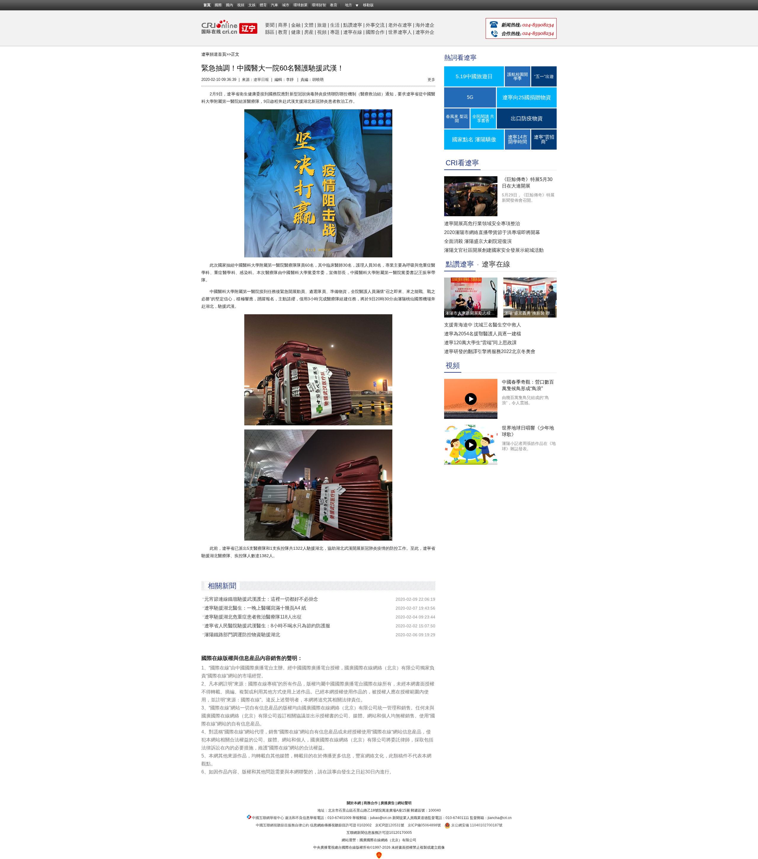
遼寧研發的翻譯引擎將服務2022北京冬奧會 (489, 351)
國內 (229, 5)
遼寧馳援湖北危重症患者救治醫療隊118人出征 (253, 616)
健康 (296, 32)
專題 (335, 32)
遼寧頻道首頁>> (216, 54)
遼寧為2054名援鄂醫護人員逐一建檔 (482, 333)
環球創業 (300, 5)
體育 (263, 5)
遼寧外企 (424, 32)
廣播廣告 (387, 803)
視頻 (240, 5)
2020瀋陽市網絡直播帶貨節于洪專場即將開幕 (492, 232)
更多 (431, 79)
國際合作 (375, 32)
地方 (348, 5)
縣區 (269, 32)
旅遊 (322, 25)
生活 (335, 25)
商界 (283, 25)
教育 (333, 5)
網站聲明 (404, 803)
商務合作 (371, 803)
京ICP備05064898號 (424, 825)
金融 (296, 25)
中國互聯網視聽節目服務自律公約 (282, 825)
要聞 (269, 25)
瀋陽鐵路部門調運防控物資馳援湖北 (242, 634)
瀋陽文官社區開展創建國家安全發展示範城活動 (494, 250)
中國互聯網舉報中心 (268, 818)
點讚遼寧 (352, 25)
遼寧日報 (261, 79)
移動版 (368, 5)
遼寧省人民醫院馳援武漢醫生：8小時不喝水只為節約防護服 (267, 625)
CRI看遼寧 (462, 163)
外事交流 (375, 25)
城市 (285, 5)
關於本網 (354, 803)
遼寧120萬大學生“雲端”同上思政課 (480, 342)
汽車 (274, 5)
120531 (394, 825)
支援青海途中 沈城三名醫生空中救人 (482, 324)
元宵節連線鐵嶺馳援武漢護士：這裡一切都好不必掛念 (261, 599)
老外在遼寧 (400, 25)
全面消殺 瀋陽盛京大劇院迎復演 (478, 241)
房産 (309, 32)
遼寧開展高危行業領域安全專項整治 (482, 223)
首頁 (207, 5)
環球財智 (319, 5)
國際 (218, 5)
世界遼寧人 (400, 32)
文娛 (252, 5)
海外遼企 (424, 25)
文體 (309, 25)
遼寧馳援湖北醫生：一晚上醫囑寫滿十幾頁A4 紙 (255, 607)
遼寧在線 (352, 32)
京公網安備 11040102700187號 (476, 825)
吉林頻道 (229, 27)
